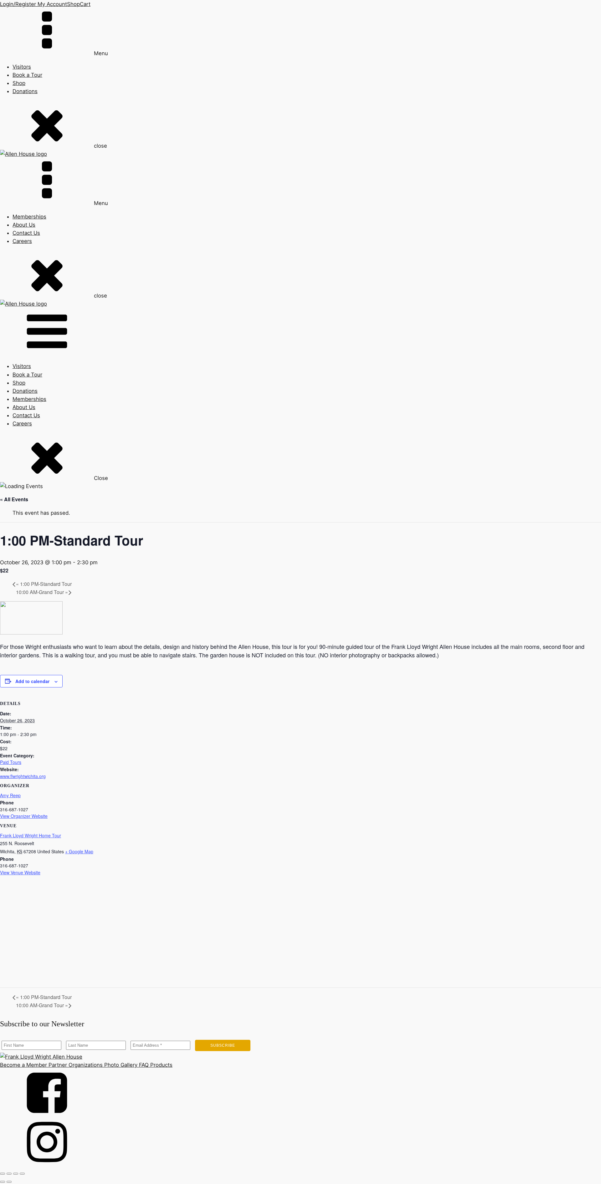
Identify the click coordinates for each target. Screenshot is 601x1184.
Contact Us (26, 233)
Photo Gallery (120, 1065)
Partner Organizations (75, 1065)
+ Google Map (79, 851)
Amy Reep (10, 795)
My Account (51, 4)
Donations (25, 91)
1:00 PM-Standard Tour (44, 583)
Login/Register (18, 4)
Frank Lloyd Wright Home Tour (30, 835)
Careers (22, 241)
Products (160, 1065)
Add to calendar (32, 681)
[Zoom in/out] (2, 1174)
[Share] (15, 1174)
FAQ (143, 1065)
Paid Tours (10, 762)
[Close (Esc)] (22, 1174)
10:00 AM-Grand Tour (42, 592)
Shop (73, 4)
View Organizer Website (24, 816)
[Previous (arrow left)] (2, 1182)
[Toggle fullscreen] (9, 1174)
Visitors (22, 67)
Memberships (29, 216)
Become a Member (23, 1065)
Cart (85, 4)
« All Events (14, 499)
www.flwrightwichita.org (23, 776)
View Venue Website (20, 872)
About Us (24, 225)
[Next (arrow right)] (9, 1182)
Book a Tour (27, 75)
